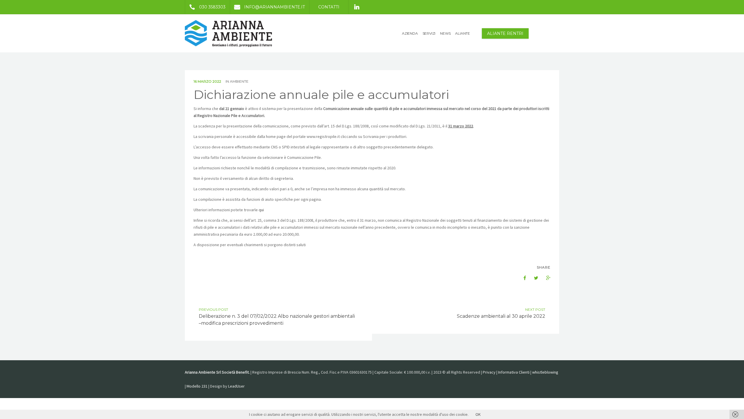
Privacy (489, 372)
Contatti (328, 7)
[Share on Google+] (545, 278)
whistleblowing (545, 372)
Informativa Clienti (514, 372)
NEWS (445, 33)
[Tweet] (533, 278)
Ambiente (239, 81)
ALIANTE (462, 33)
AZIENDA (410, 33)
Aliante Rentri (505, 33)
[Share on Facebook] (521, 278)
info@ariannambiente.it (274, 7)
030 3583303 (212, 7)
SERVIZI (429, 33)
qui (261, 209)
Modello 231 (197, 386)
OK (478, 414)
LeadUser (236, 386)
